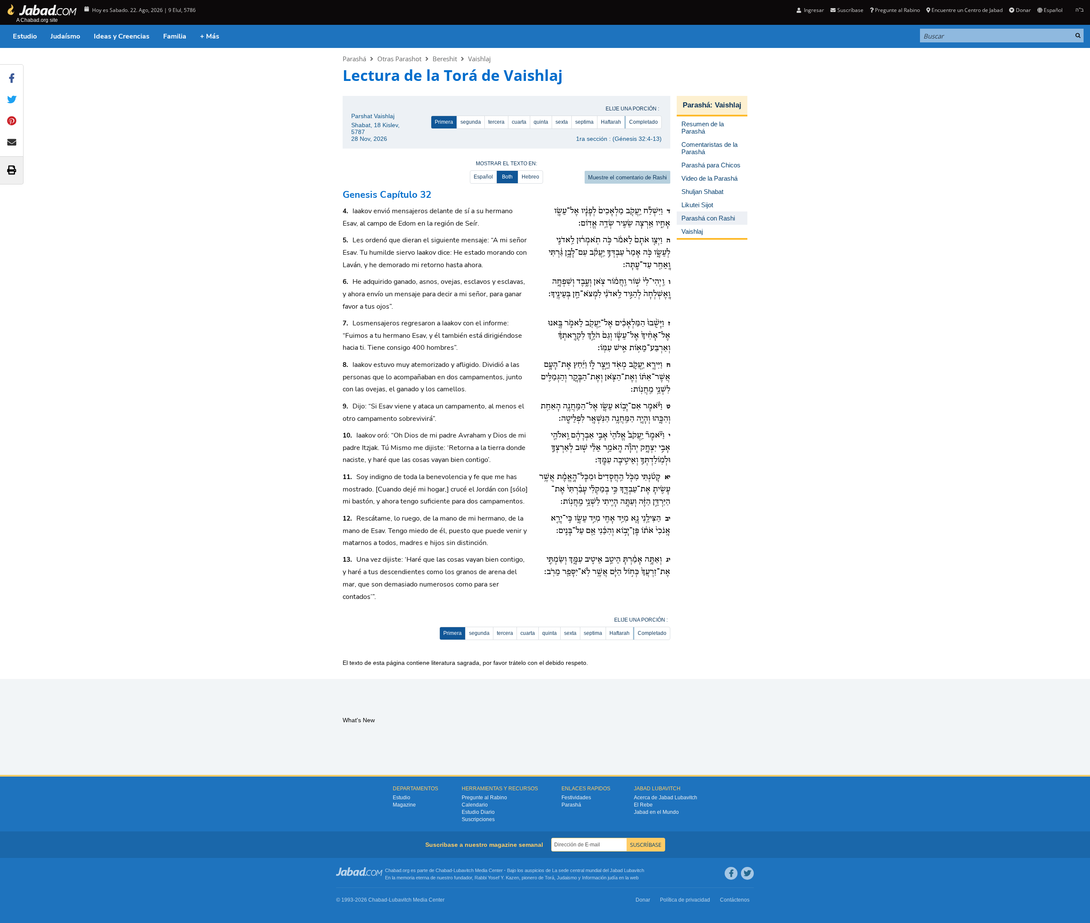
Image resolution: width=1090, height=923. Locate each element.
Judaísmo (65, 36)
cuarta (519, 122)
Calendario (475, 805)
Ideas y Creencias (121, 36)
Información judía (600, 877)
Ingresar (813, 10)
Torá (549, 877)
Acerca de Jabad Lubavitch (665, 798)
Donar (1023, 10)
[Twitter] (747, 873)
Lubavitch (464, 870)
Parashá (354, 58)
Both (507, 177)
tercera (496, 122)
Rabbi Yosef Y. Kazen (497, 877)
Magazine (404, 805)
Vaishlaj (479, 58)
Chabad (444, 870)
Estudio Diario (478, 812)
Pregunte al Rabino (897, 10)
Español (483, 177)
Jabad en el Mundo (656, 812)
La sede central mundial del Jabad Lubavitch (598, 870)
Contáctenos (735, 900)
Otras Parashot (399, 58)
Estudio (25, 36)
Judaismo (567, 877)
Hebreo (530, 177)
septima (584, 122)
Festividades (576, 798)
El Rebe (643, 805)
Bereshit (445, 58)
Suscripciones (478, 819)
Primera (444, 122)
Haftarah (611, 122)
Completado (643, 122)
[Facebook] (731, 873)
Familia (174, 36)
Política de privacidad (685, 900)
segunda (470, 122)
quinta (541, 122)
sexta (561, 122)
